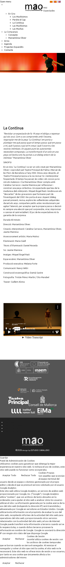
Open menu (5, 1)
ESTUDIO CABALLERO (40, 450)
